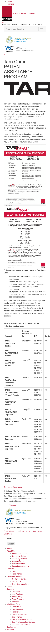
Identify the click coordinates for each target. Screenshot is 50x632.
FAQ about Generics (20, 566)
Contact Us (16, 581)
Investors (10, 586)
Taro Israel (16, 611)
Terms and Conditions (13, 487)
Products (10, 568)
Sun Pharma (17, 617)
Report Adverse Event (21, 584)
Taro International (19, 614)
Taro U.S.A (16, 606)
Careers (10, 589)
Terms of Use (25, 531)
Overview (16, 591)
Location (15, 601)
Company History (19, 556)
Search (10, 538)
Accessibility (17, 596)
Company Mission (19, 558)
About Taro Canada (20, 553)
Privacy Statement (11, 531)
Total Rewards (18, 599)
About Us (10, 551)
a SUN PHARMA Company (24, 13)
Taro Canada (17, 609)
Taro (14, 571)
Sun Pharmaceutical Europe (23, 622)
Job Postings (17, 594)
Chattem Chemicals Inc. (22, 624)
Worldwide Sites (18, 563)
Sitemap (10, 629)
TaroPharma (17, 573)
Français (10, 4)
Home (9, 548)
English (10, 1)
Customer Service (15, 29)
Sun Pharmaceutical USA (22, 619)
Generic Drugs (18, 561)
